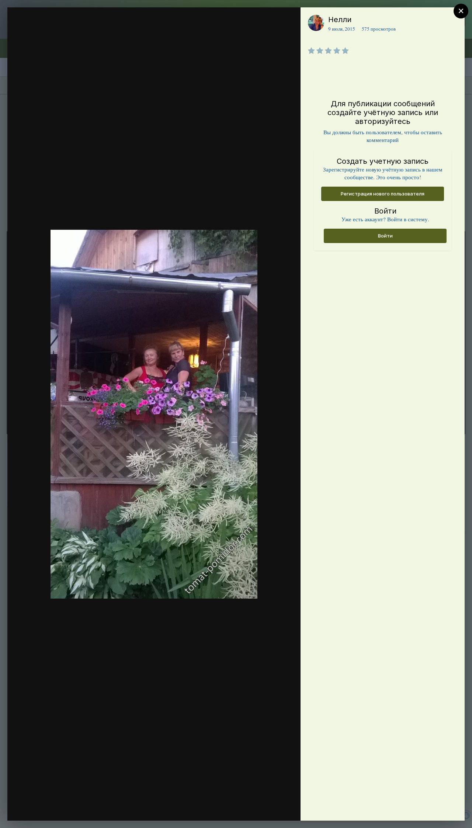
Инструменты (268, 807)
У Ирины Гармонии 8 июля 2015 (83, 34)
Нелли (339, 19)
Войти (385, 236)
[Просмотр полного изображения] (287, 21)
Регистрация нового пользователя (382, 194)
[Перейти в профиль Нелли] (316, 23)
